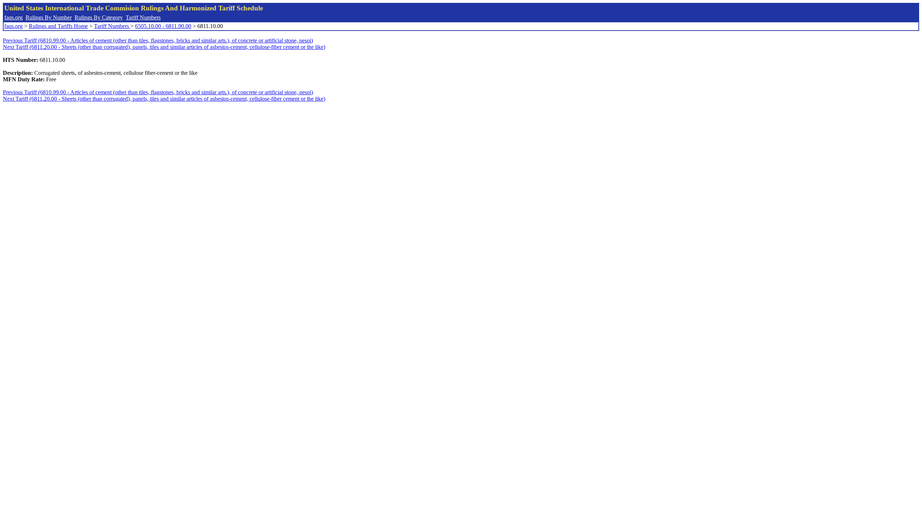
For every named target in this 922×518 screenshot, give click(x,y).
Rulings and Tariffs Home (58, 26)
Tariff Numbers (143, 17)
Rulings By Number (49, 17)
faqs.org (13, 17)
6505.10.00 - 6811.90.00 (163, 26)
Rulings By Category (99, 17)
